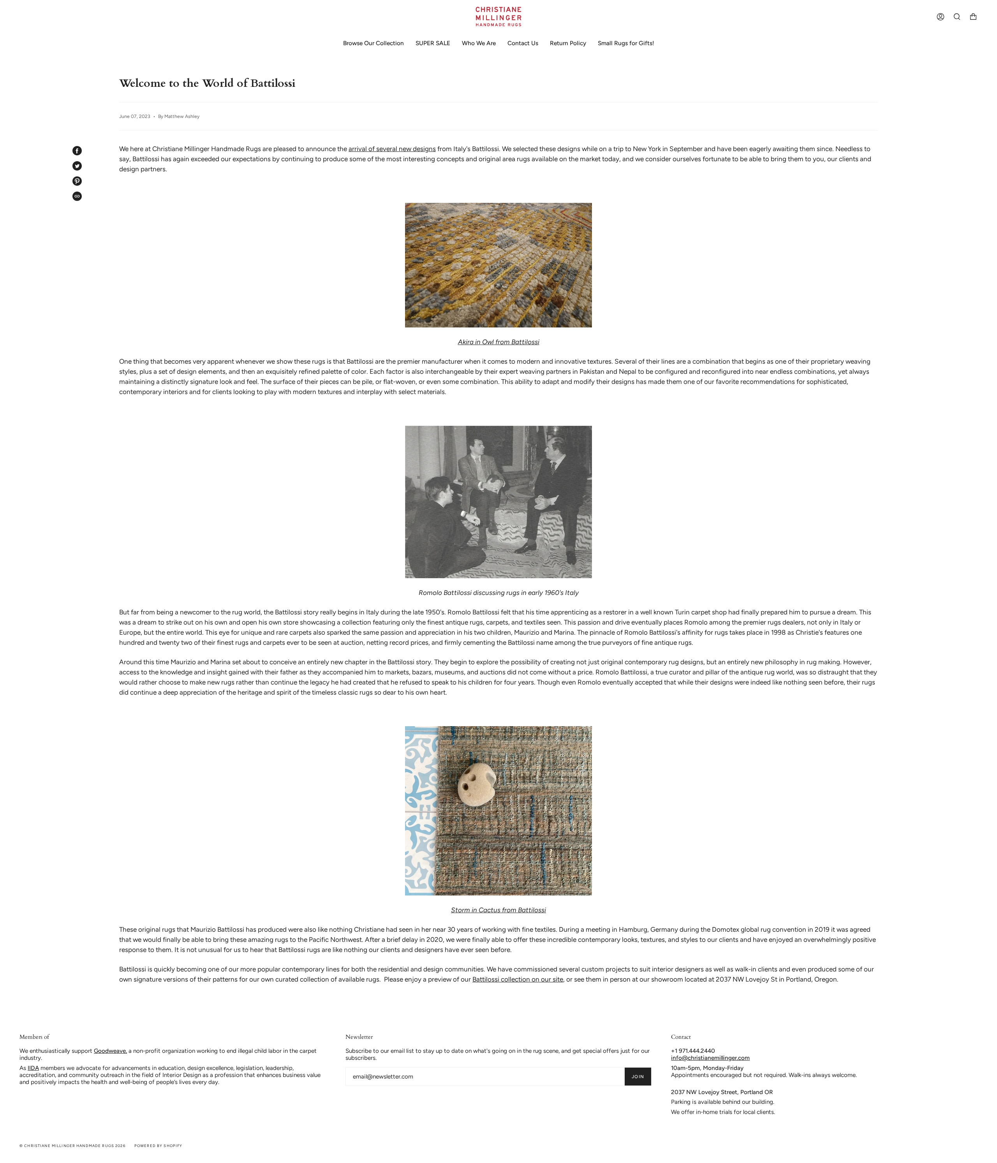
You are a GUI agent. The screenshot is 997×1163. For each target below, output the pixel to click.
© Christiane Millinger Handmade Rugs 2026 (72, 1146)
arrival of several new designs (392, 149)
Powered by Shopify (158, 1146)
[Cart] (973, 16)
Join (638, 1076)
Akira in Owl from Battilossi (498, 342)
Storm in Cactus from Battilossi (498, 910)
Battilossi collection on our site (517, 979)
